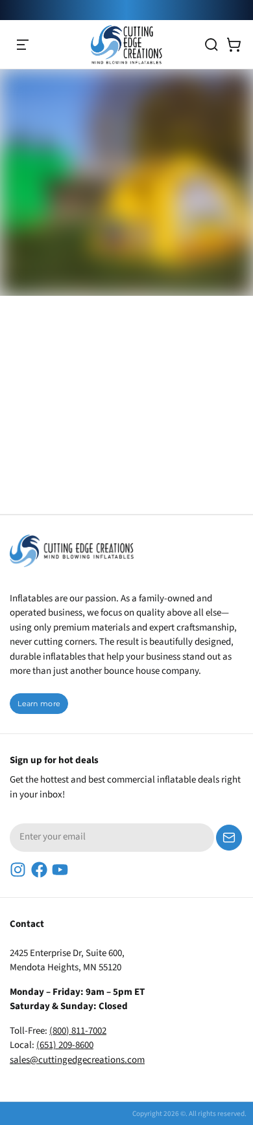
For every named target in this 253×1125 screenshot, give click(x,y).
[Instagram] (18, 870)
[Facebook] (39, 870)
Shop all (45, 426)
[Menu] (23, 45)
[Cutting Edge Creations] (126, 44)
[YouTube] (60, 870)
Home (47, 263)
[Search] (211, 44)
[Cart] (233, 44)
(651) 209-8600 (64, 1045)
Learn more (39, 703)
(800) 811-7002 (77, 1031)
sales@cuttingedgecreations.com (77, 1060)
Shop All (118, 263)
